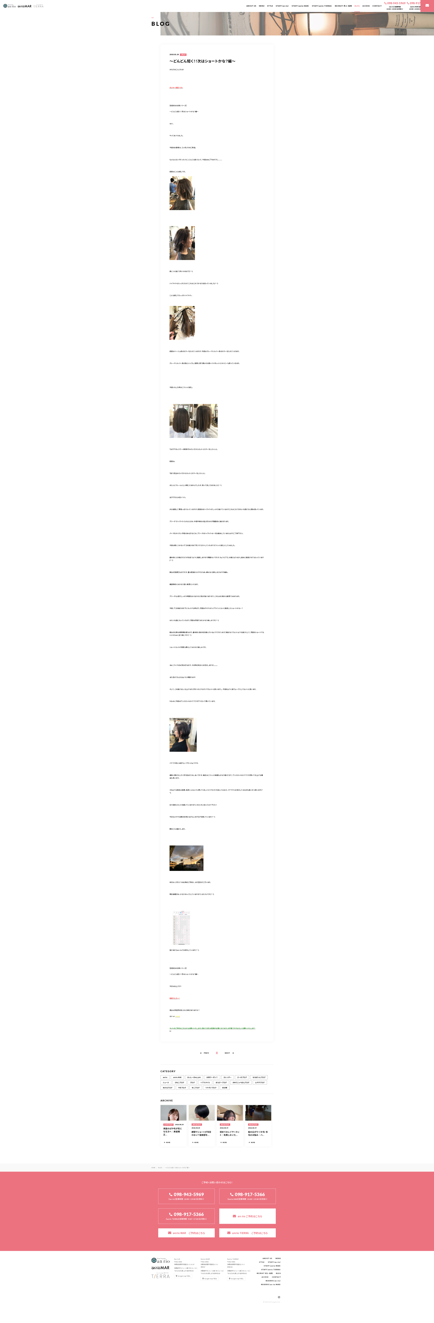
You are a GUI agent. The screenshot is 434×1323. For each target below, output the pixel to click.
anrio (165, 1077)
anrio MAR (177, 1077)
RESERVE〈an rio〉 (273, 1281)
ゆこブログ (195, 1087)
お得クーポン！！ (212, 1077)
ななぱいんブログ (259, 1077)
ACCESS (366, 6)
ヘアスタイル (205, 1082)
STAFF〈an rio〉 (282, 6)
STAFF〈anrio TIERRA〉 (322, 6)
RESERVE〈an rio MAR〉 (271, 1284)
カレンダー (227, 1077)
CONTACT (377, 6)
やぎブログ (182, 1087)
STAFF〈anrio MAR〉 (300, 6)
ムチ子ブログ (260, 1082)
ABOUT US (251, 6)
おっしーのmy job (194, 1077)
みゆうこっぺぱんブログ (241, 1082)
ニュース (166, 1082)
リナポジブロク (210, 1087)
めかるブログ (167, 1087)
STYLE (270, 6)
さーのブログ (242, 1077)
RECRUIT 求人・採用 (343, 6)
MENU (261, 6)
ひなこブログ (179, 1082)
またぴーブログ (221, 1082)
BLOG (357, 6)
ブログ (183, 55)
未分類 (224, 1087)
